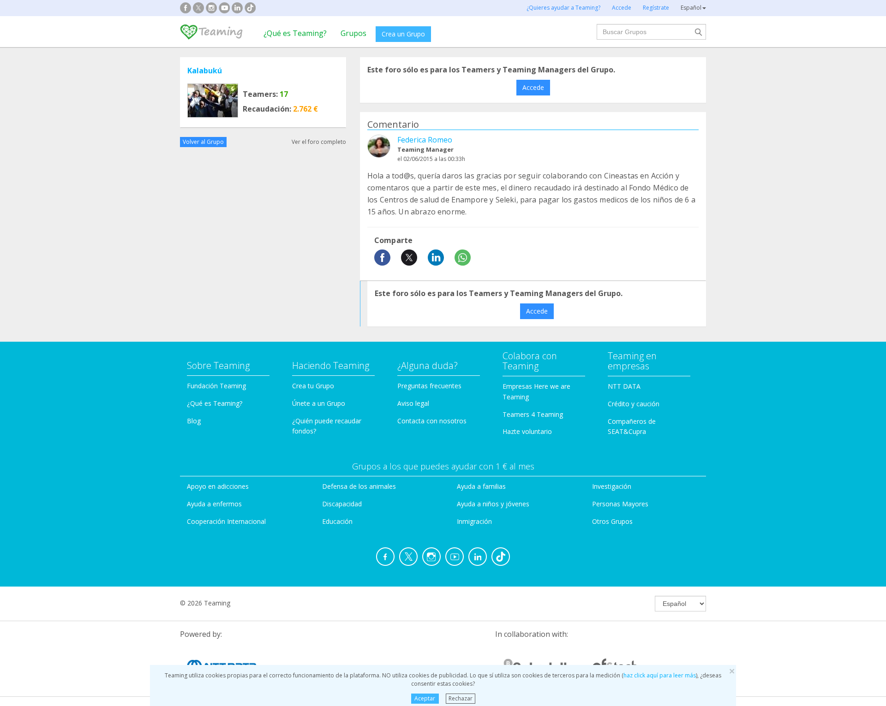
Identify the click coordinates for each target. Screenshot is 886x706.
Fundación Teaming (216, 385)
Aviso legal (413, 403)
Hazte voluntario (527, 431)
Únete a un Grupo (318, 403)
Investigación (611, 486)
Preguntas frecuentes (429, 385)
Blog (194, 420)
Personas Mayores (620, 503)
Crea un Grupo (403, 34)
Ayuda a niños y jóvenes (493, 503)
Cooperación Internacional (226, 521)
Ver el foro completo (319, 142)
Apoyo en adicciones (218, 486)
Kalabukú (204, 70)
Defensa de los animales (359, 486)
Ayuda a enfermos (214, 503)
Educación (337, 521)
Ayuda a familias (481, 486)
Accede (533, 87)
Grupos (353, 33)
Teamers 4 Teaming (533, 414)
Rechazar (461, 698)
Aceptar (424, 698)
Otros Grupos (612, 521)
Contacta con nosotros (432, 420)
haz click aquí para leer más (659, 675)
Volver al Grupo (203, 142)
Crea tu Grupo (313, 385)
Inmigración (474, 521)
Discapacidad (342, 503)
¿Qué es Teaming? (295, 33)
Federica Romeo (424, 140)
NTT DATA (624, 386)
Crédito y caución (633, 403)
